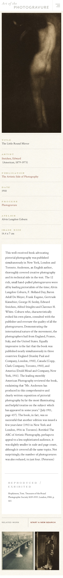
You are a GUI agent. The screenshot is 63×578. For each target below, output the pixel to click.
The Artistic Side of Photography (20, 176)
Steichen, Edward (11, 158)
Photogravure (9, 205)
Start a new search (43, 522)
